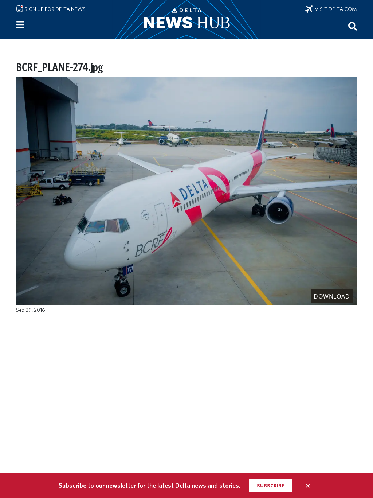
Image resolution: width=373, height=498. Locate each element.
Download (332, 296)
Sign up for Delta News (54, 9)
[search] (352, 26)
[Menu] (20, 25)
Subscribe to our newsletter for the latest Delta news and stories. (149, 485)
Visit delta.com (335, 9)
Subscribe (270, 486)
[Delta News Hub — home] (186, 19)
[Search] (352, 26)
